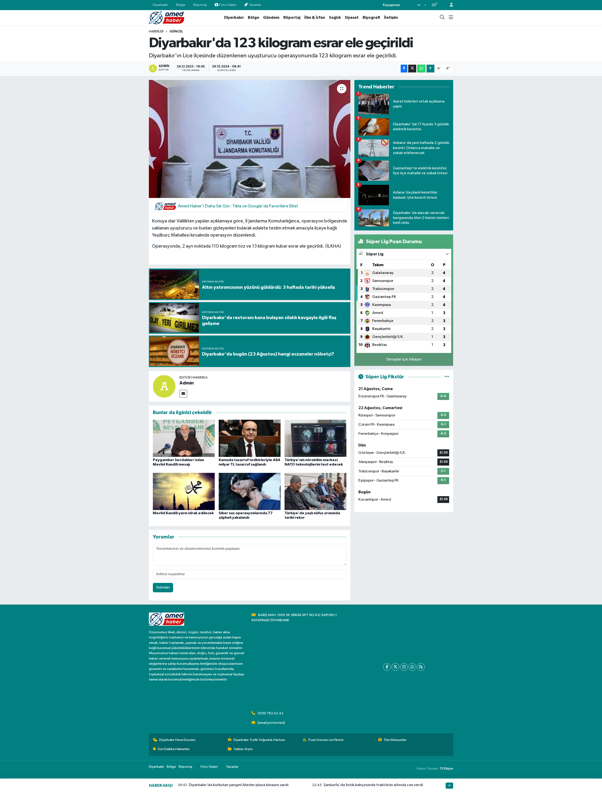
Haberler (156, 31)
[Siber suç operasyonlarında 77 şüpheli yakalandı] (250, 491)
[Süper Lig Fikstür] (447, 377)
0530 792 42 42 (270, 713)
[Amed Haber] (166, 17)
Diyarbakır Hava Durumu (177, 740)
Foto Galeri (227, 5)
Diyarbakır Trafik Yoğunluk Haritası (259, 740)
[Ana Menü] (451, 18)
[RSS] (421, 667)
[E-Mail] (183, 394)
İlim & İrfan (314, 18)
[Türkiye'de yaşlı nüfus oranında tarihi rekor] (315, 491)
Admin (186, 383)
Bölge (180, 5)
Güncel (176, 31)
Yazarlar (255, 5)
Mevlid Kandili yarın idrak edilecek (183, 513)
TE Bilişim (446, 768)
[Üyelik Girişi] (449, 5)
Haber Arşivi (243, 749)
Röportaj (200, 5)
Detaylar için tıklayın (403, 359)
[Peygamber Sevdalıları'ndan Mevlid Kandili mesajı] (184, 438)
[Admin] (164, 386)
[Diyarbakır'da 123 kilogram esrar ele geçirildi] (249, 139)
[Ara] (442, 18)
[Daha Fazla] (430, 68)
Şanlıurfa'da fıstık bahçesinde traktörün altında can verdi (373, 785)
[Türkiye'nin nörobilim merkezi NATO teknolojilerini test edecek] (315, 438)
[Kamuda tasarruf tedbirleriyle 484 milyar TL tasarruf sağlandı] (250, 438)
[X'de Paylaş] (412, 68)
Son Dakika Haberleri (174, 749)
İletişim (391, 18)
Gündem (271, 18)
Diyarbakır (160, 5)
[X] (395, 667)
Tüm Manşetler (395, 740)
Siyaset (352, 18)
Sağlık (335, 18)
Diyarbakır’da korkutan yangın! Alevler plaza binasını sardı (239, 785)
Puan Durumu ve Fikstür (326, 740)
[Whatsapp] (412, 667)
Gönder (163, 587)
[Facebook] (387, 667)
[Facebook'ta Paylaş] (404, 68)
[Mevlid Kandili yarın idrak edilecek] (184, 491)
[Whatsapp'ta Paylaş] (421, 68)
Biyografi (371, 18)
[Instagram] (404, 667)
